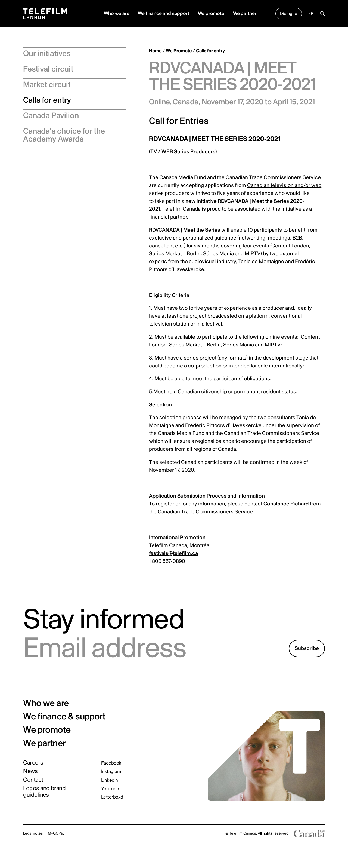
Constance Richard (286, 504)
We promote (211, 13)
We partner (244, 13)
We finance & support (64, 717)
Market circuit (46, 85)
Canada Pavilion (51, 116)
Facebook (111, 763)
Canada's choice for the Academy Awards (64, 135)
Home (155, 51)
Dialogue (288, 13)
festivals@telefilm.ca (173, 553)
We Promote (179, 51)
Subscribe (307, 648)
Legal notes (33, 833)
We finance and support (163, 13)
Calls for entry (47, 100)
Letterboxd (112, 797)
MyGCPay (56, 833)
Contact (33, 780)
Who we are (46, 703)
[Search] (322, 13)
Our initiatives (46, 54)
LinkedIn (109, 780)
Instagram (111, 771)
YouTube (110, 788)
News (30, 771)
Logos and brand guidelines (44, 791)
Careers (33, 763)
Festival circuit (48, 69)
